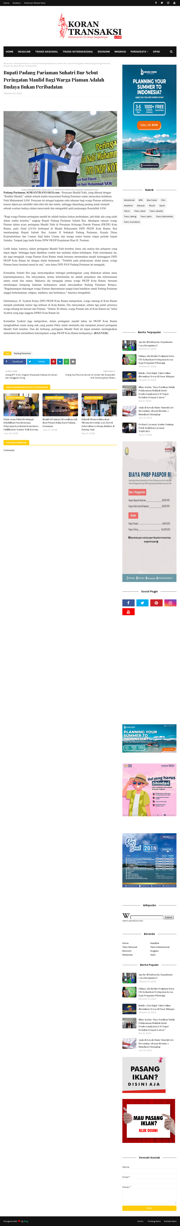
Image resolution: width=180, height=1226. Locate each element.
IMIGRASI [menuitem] (120, 51)
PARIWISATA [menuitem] (138, 51)
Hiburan (141, 205)
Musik (152, 205)
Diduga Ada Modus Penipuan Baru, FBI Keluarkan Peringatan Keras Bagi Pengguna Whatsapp (156, 359)
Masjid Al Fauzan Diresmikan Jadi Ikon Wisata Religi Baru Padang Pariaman (60, 423)
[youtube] (174, 3)
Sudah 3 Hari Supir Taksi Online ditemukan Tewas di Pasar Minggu (156, 374)
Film (163, 200)
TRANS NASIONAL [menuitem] (46, 51)
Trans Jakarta (156, 211)
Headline (128, 205)
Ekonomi (126, 951)
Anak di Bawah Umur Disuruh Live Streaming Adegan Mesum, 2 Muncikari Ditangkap (156, 411)
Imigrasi (154, 951)
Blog (26, 1221)
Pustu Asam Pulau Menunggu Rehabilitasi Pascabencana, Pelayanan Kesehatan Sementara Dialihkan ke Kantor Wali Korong (21, 424)
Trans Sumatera (132, 222)
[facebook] (156, 3)
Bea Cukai (152, 200)
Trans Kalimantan (164, 216)
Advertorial (129, 200)
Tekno (127, 211)
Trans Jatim (146, 216)
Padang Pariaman (22, 63)
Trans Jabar (139, 211)
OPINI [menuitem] (156, 51)
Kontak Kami (170, 1221)
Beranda (8, 63)
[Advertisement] (149, 252)
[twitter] (162, 3)
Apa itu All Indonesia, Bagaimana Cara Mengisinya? (155, 343)
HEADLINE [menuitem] (24, 51)
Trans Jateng (130, 216)
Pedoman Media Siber (35, 3)
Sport (162, 205)
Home (6, 3)
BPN (141, 200)
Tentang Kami (154, 1221)
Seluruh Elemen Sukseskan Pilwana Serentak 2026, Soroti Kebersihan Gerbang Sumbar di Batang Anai (98, 424)
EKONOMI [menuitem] (104, 51)
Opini (153, 954)
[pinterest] (156, 602)
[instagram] (168, 3)
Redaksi (17, 3)
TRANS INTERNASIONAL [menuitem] (78, 51)
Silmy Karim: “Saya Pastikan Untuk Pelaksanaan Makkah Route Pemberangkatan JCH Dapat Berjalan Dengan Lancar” (157, 392)
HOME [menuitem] (9, 51)
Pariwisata (127, 954)
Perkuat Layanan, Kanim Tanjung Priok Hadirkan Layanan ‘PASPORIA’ (156, 428)
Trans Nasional (129, 947)
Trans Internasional (159, 947)
